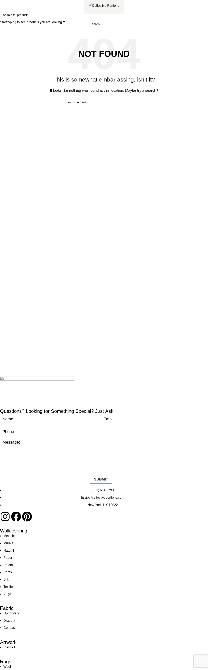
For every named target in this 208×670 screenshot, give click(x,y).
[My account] (113, 24)
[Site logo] (104, 5)
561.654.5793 (17, 3)
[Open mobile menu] (121, 24)
